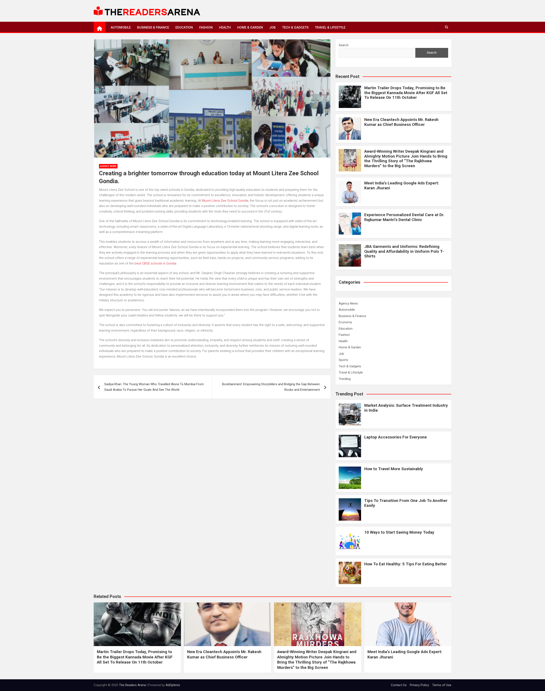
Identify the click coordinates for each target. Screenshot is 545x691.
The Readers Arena (132, 685)
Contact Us (399, 685)
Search (344, 45)
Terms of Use (441, 685)
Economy (345, 322)
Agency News (108, 166)
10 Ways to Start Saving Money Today (399, 532)
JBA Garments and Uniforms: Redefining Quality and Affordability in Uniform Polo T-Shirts (404, 251)
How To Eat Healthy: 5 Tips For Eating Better (405, 564)
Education (184, 27)
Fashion (206, 27)
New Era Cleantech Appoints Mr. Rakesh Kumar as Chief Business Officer (401, 122)
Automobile (121, 27)
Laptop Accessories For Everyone (395, 437)
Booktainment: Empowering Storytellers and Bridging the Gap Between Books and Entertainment (271, 387)
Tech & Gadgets (295, 27)
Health (225, 27)
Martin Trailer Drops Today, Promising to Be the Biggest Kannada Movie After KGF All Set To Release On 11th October (405, 92)
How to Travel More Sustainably (393, 468)
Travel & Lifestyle (330, 27)
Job (272, 27)
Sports (343, 360)
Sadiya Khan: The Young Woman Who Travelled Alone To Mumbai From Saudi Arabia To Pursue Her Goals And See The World (154, 387)
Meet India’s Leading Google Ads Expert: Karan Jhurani (401, 185)
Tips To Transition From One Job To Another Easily (405, 503)
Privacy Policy (419, 685)
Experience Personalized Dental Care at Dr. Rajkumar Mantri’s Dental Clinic (404, 217)
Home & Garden (250, 27)
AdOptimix (173, 685)
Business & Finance (153, 27)
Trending (345, 379)
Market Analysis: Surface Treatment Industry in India (406, 408)
